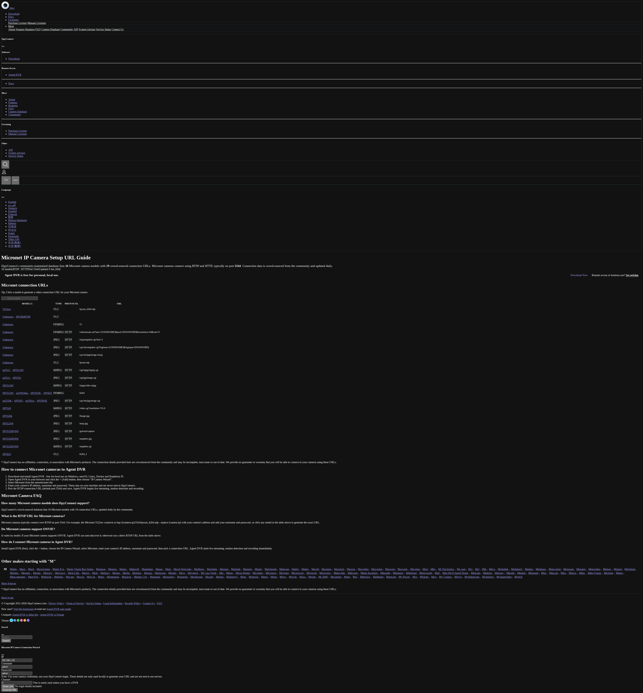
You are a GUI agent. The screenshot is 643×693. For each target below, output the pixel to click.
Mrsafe (312, 576)
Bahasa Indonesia (17, 220)
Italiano (12, 223)
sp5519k (7, 400)
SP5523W (8, 423)
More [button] (11, 26)
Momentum (113, 576)
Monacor (126, 576)
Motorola (253, 576)
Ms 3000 (323, 576)
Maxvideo (363, 569)
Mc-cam (461, 569)
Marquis (224, 569)
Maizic (123, 569)
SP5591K (35, 393)
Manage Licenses (36, 23)
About (11, 29)
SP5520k (7, 416)
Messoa (148, 573)
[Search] (5, 164)
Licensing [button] (13, 19)
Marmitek (212, 569)
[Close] (3, 46)
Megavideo (594, 569)
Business (30, 29)
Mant (168, 569)
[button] (4, 174)
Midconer (353, 573)
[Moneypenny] (21, 620)
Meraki (37, 573)
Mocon (80, 576)
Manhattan (147, 569)
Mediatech (516, 569)
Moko (101, 576)
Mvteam (424, 576)
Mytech (518, 576)
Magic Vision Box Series (80, 569)
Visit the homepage (23, 609)
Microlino (258, 573)
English (12, 202)
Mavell (315, 569)
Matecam (284, 569)
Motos (264, 576)
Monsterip (182, 576)
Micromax (271, 573)
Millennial (411, 573)
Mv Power (404, 576)
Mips (563, 573)
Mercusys (60, 573)
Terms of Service (75, 603)
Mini (437, 573)
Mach (31, 569)
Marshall (235, 569)
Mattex (305, 569)
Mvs (414, 576)
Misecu (572, 573)
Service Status (103, 29)
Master (258, 569)
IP (2, 656)
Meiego (607, 569)
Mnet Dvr (33, 576)
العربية (12, 205)
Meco (492, 569)
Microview (325, 573)
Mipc (544, 573)
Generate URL (9, 690)
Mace (22, 569)
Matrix (295, 569)
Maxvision (376, 569)
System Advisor (87, 29)
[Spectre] (11, 620)
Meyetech (193, 573)
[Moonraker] (14, 620)
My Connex (445, 576)
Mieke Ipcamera (369, 573)
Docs (11, 16)
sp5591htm (22, 393)
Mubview (365, 576)
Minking (487, 573)
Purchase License (17, 23)
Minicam (475, 573)
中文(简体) (14, 242)
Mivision (608, 573)
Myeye (458, 576)
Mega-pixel (555, 569)
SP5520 (7, 408)
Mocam (70, 576)
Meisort (618, 569)
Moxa (302, 576)
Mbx (433, 569)
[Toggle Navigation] (15, 180)
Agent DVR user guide (58, 609)
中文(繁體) (14, 246)
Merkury (105, 573)
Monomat (155, 576)
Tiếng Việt (13, 239)
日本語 (12, 226)
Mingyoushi (425, 573)
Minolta (510, 573)
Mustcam (391, 576)
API (76, 29)
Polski (11, 233)
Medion (529, 569)
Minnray (499, 573)
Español (12, 211)
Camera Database (50, 29)
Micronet (284, 573)
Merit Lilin (73, 573)
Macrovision (43, 569)
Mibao (229, 573)
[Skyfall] (18, 620)
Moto (243, 576)
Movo (283, 576)
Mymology (488, 576)
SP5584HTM (23, 316)
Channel (5, 679)
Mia (221, 573)
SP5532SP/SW (11, 431)
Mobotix (58, 576)
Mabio (13, 569)
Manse (159, 569)
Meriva (85, 573)
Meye (182, 573)
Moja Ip (91, 576)
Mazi (425, 569)
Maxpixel (339, 569)
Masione (247, 569)
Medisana (541, 569)
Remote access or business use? (615, 275)
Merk (95, 573)
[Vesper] (28, 620)
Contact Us (118, 29)
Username (6, 663)
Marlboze (199, 569)
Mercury (47, 573)
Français (12, 214)
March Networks (182, 569)
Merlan (116, 573)
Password (6, 670)
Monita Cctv (140, 576)
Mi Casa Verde (209, 573)
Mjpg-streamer (17, 576)
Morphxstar (196, 576)
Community (67, 29)
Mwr (433, 576)
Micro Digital (243, 573)
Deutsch (12, 208)
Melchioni (629, 569)
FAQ (38, 29)
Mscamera (335, 576)
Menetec (25, 573)
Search (6, 640)
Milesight (385, 573)
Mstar (347, 576)
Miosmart (533, 573)
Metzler (172, 573)
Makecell (134, 569)
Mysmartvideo (504, 576)
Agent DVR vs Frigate (52, 614)
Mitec (582, 573)
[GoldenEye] (24, 620)
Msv (355, 576)
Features (20, 29)
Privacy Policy (56, 603)
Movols (293, 576)
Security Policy (133, 603)
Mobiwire (46, 576)
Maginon (100, 569)
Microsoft (311, 573)
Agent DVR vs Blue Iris (25, 614)
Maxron (351, 569)
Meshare (136, 573)
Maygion (415, 569)
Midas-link (339, 573)
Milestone (398, 573)
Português (13, 236)
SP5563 (18, 400)
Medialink (503, 569)
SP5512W (18, 370)
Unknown (8, 316)
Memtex (14, 573)
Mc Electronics (446, 569)
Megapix (581, 569)
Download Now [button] (579, 275)
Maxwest (390, 569)
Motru (273, 576)
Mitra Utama (594, 573)
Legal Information (112, 603)
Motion (220, 576)
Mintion (521, 573)
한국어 (12, 230)
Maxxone (403, 569)
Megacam (568, 569)
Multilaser (378, 576)
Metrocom (160, 573)
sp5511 (6, 370)
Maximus (326, 569)
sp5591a (29, 400)
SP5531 (17, 377)
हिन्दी (10, 217)
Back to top (7, 597)
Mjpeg (619, 573)
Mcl (477, 569)
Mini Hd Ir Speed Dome (455, 573)
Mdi (484, 569)
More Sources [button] (8, 583)
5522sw (7, 309)
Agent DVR (14, 74)
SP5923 (48, 393)
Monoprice (168, 576)
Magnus (112, 569)
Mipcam (553, 573)
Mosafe (209, 576)
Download (13, 13)
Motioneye (232, 576)
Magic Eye (58, 569)
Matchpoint (271, 569)
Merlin (126, 573)
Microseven (297, 573)
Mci (470, 569)
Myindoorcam (472, 576)
